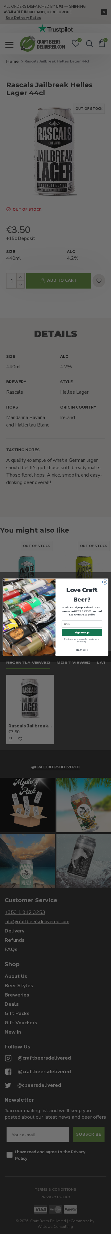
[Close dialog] (104, 582)
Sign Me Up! (82, 632)
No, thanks (81, 649)
